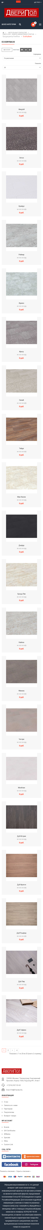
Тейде (21, 448)
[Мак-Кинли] (21, 477)
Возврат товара (10, 1116)
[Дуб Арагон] (21, 865)
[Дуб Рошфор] (21, 913)
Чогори (21, 739)
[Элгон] (21, 138)
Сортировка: (37, 54)
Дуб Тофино (21, 1030)
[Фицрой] (21, 90)
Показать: (38, 63)
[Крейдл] (21, 187)
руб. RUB (37, 2)
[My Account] (3, 2)
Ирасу (21, 352)
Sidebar (7, 49)
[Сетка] (22, 50)
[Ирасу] (21, 332)
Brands (6, 1127)
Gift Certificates (9, 1131)
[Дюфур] (21, 526)
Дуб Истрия (21, 836)
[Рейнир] (21, 235)
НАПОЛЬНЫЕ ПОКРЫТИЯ (17, 32)
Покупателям (9, 1112)
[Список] (26, 50)
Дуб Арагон (21, 885)
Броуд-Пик (22, 594)
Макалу (21, 691)
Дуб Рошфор (21, 933)
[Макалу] (21, 671)
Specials (7, 1137)
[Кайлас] (21, 623)
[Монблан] (21, 768)
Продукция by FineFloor (11, 36)
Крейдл (21, 206)
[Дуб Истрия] (21, 817)
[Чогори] (21, 720)
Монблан (21, 788)
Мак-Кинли (21, 497)
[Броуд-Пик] (21, 574)
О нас (6, 1102)
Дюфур (21, 545)
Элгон (21, 158)
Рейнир (21, 255)
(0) (25, 112)
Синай (21, 400)
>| (16, 1050)
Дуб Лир (21, 981)
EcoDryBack (27, 36)
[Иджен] (21, 284)
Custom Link (8, 1144)
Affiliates (7, 1134)
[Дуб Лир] (21, 962)
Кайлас (21, 642)
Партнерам (8, 1109)
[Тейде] (21, 429)
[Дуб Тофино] (21, 1010)
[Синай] (21, 380)
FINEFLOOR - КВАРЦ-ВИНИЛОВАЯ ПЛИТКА (18, 34)
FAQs (6, 1141)
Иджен (21, 303)
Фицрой (22, 109)
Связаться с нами (10, 1105)
